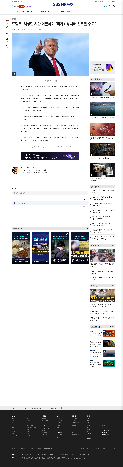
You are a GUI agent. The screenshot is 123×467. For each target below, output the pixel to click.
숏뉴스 (88, 425)
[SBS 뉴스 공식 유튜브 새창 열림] (104, 448)
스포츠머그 (74, 418)
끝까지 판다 (59, 435)
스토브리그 (74, 425)
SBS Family (84, 449)
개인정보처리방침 (48, 448)
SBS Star (104, 432)
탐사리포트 (59, 432)
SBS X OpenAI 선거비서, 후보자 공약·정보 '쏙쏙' (34, 172)
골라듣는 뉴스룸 (45, 428)
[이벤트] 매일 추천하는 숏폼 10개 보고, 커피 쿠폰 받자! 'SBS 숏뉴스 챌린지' (41, 408)
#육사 (105, 6)
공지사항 (88, 438)
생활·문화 (43, 12)
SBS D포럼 (104, 434)
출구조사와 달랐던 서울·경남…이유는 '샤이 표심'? (34, 170)
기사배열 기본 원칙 (78, 458)
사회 (32, 12)
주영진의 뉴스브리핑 (31, 427)
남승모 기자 (25, 168)
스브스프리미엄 (105, 415)
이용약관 (39, 448)
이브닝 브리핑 (45, 420)
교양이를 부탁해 (75, 423)
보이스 (43, 430)
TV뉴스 (68, 12)
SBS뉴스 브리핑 (45, 432)
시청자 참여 (25, 449)
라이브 (88, 423)
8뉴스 (18, 12)
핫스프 (91, 341)
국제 (37, 12)
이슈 (13, 438)
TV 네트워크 (15, 436)
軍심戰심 (44, 418)
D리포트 (59, 427)
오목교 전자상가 (75, 435)
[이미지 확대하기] (14, 74)
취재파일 (61, 12)
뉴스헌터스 (29, 420)
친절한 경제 (59, 423)
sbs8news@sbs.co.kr (64, 454)
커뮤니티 (103, 423)
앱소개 (88, 429)
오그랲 (91, 331)
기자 (88, 427)
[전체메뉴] (12, 11)
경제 (27, 12)
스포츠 (50, 12)
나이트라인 (29, 431)
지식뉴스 (103, 418)
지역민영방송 (95, 449)
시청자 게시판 (90, 433)
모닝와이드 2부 (30, 425)
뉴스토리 (29, 433)
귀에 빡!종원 (74, 420)
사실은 (58, 418)
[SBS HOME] (113, 2)
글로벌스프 (92, 351)
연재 (58, 415)
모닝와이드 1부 (30, 423)
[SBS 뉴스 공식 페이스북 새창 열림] (107, 448)
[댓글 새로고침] (18, 188)
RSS (88, 431)
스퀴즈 (103, 425)
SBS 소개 (15, 449)
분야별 (13, 415)
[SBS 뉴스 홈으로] (63, 4)
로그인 (101, 2)
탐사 (58, 437)
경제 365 (59, 425)
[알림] (114, 6)
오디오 (43, 425)
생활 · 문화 (14, 429)
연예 (55, 12)
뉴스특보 (29, 436)
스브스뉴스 (74, 429)
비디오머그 (74, 415)
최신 (13, 418)
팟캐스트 (103, 420)
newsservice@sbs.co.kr (62, 457)
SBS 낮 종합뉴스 (45, 435)
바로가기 (88, 415)
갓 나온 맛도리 (75, 432)
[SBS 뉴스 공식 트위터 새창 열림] (110, 448)
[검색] (110, 6)
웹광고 (32, 448)
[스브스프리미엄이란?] (104, 326)
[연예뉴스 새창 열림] (102, 67)
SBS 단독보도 (60, 420)
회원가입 (107, 2)
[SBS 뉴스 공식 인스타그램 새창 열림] (114, 448)
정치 (23, 12)
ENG (96, 2)
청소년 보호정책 (87, 458)
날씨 (88, 418)
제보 (88, 420)
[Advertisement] (50, 217)
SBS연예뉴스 (105, 430)
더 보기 (85, 228)
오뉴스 (28, 429)
